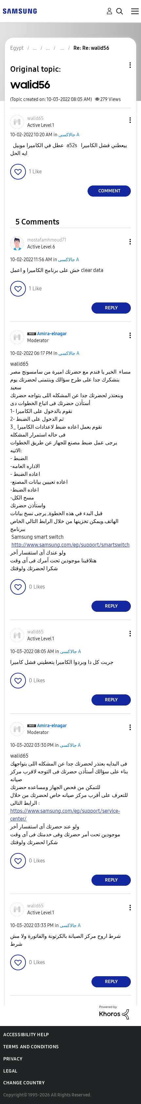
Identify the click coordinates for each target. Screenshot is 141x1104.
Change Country (24, 1083)
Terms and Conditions (31, 1047)
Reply (111, 308)
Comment (109, 191)
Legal (10, 1071)
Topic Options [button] (119, 65)
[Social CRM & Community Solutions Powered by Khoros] (114, 1012)
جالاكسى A (68, 135)
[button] (119, 120)
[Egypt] (20, 11)
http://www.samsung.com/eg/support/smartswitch (70, 545)
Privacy (12, 1059)
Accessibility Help (26, 1034)
